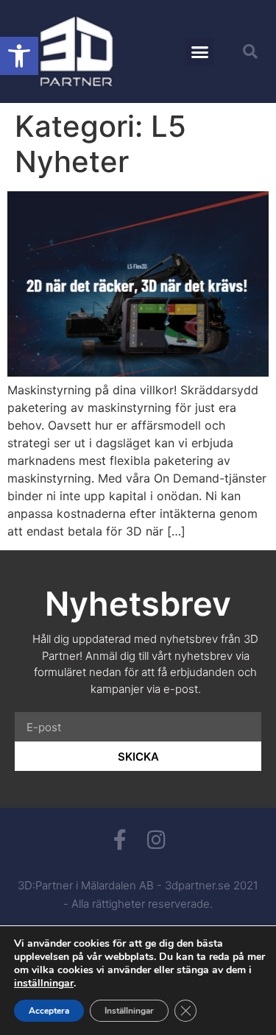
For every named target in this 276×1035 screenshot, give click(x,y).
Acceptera (49, 1011)
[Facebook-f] (120, 840)
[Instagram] (156, 840)
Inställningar (129, 1011)
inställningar (44, 983)
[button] (19, 56)
